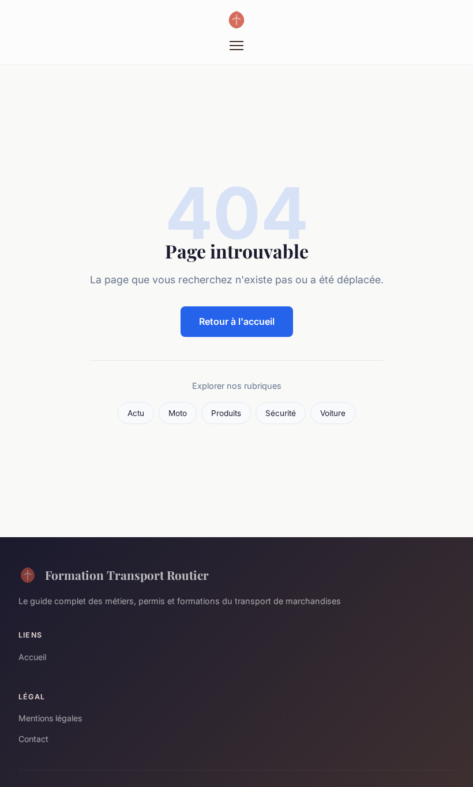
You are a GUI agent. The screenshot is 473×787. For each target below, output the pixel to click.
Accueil (32, 657)
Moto (177, 413)
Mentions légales (50, 718)
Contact (33, 739)
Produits (226, 413)
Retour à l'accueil (237, 321)
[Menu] (236, 45)
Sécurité (280, 413)
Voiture (333, 413)
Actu (135, 413)
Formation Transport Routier (127, 575)
